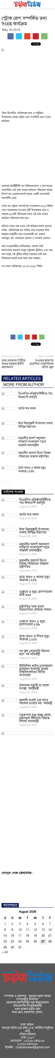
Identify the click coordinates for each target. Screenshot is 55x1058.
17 (20, 936)
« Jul (5, 952)
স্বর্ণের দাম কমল (27, 408)
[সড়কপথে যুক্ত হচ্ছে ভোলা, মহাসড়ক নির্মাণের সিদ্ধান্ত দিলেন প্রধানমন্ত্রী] (9, 719)
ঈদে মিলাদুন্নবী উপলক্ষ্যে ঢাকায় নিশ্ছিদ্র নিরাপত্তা (35, 425)
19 (35, 936)
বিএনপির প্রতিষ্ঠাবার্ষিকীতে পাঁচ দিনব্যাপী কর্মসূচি (35, 395)
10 (20, 930)
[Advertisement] (27, 82)
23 (12, 942)
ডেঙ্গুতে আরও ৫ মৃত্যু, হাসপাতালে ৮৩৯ (32, 623)
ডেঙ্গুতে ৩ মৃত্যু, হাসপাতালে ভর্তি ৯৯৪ (35, 593)
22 (5, 942)
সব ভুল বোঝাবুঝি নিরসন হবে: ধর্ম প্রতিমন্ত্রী (34, 652)
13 (43, 930)
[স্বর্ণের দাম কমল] (9, 412)
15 (5, 936)
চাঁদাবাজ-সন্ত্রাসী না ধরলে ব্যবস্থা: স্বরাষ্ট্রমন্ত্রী (34, 687)
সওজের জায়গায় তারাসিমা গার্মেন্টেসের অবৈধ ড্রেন (41, 364)
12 (35, 930)
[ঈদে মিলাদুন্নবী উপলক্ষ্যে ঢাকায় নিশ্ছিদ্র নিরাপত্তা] (9, 427)
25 (27, 942)
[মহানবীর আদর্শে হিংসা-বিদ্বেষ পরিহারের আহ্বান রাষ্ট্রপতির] (9, 456)
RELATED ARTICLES (22, 378)
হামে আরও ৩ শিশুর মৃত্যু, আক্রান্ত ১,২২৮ (34, 638)
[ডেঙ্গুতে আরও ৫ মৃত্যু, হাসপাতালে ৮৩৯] (9, 625)
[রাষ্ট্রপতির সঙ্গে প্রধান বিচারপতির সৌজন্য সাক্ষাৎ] (9, 610)
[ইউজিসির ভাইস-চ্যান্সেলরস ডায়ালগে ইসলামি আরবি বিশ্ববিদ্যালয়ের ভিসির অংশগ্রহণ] (9, 669)
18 (27, 936)
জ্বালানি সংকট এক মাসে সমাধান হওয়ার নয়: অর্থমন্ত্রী (35, 702)
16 (12, 936)
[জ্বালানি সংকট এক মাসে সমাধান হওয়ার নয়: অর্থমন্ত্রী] (9, 704)
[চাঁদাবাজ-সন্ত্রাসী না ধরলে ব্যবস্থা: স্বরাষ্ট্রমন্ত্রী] (9, 689)
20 (43, 936)
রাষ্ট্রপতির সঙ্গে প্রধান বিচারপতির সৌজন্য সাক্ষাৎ (35, 608)
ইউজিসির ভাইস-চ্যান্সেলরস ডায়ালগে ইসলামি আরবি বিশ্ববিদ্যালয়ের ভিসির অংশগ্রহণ (35, 670)
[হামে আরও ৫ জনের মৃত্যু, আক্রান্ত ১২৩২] (9, 471)
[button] (50, 4)
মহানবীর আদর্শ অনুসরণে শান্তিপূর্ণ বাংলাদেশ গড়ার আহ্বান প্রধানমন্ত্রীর (32, 441)
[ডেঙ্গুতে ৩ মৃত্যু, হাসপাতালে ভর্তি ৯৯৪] (9, 595)
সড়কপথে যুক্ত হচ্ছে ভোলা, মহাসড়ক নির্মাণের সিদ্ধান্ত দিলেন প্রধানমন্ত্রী (35, 718)
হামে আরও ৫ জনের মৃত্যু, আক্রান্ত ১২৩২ (32, 469)
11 (27, 930)
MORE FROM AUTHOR (23, 384)
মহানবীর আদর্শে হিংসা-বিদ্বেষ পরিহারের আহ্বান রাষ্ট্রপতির (34, 455)
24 (20, 942)
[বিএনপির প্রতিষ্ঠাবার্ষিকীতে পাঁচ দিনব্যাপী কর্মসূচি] (9, 397)
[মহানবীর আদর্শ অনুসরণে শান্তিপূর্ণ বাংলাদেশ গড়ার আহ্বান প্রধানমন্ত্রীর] (9, 441)
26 (35, 942)
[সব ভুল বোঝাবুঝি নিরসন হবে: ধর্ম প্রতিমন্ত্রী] (9, 655)
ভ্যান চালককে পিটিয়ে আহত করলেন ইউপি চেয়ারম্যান (14, 364)
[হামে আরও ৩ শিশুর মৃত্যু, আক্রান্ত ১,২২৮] (9, 640)
